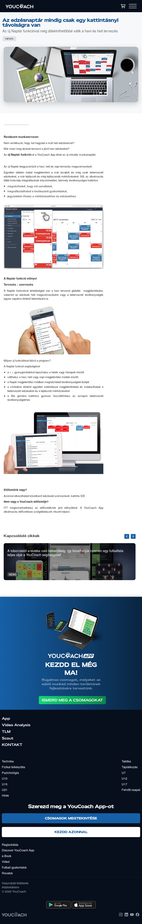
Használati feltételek (15, 883)
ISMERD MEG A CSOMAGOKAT (72, 700)
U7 (124, 773)
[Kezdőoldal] (40, 6)
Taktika (126, 761)
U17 (124, 784)
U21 (4, 790)
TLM (6, 731)
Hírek (5, 795)
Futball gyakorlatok (14, 867)
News (9, 38)
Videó (6, 861)
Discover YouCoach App (18, 850)
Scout (7, 738)
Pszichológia (10, 773)
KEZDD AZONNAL (71, 832)
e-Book (6, 856)
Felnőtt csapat (131, 790)
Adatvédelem (10, 887)
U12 (124, 778)
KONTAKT (12, 744)
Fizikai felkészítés (13, 767)
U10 (4, 778)
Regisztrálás (10, 844)
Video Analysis (16, 724)
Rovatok (7, 873)
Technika (8, 761)
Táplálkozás (130, 767)
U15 (4, 784)
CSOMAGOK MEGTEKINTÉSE (71, 818)
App (6, 718)
